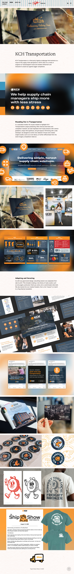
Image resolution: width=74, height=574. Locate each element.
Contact (4, 4)
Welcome (5, 2)
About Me (17, 2)
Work (11, 2)
